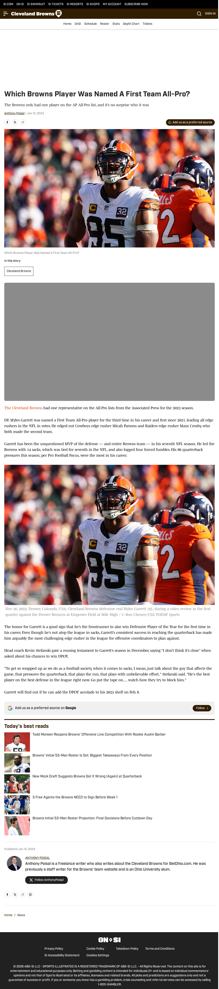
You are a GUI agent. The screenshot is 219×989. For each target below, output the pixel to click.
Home (67, 24)
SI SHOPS (93, 4)
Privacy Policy (53, 949)
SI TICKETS (56, 4)
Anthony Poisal (14, 113)
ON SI (20, 4)
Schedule (90, 24)
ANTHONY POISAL (37, 858)
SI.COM (8, 4)
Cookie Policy (95, 949)
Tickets (147, 24)
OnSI (78, 24)
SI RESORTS (75, 4)
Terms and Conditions (160, 949)
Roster (104, 24)
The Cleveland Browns (23, 408)
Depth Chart (131, 24)
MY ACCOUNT (112, 4)
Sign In (210, 13)
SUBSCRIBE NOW (136, 4)
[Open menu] (6, 13)
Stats (116, 24)
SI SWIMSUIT (36, 4)
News (21, 915)
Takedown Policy (127, 949)
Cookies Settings (97, 955)
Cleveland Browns (19, 271)
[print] (30, 895)
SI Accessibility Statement (62, 955)
